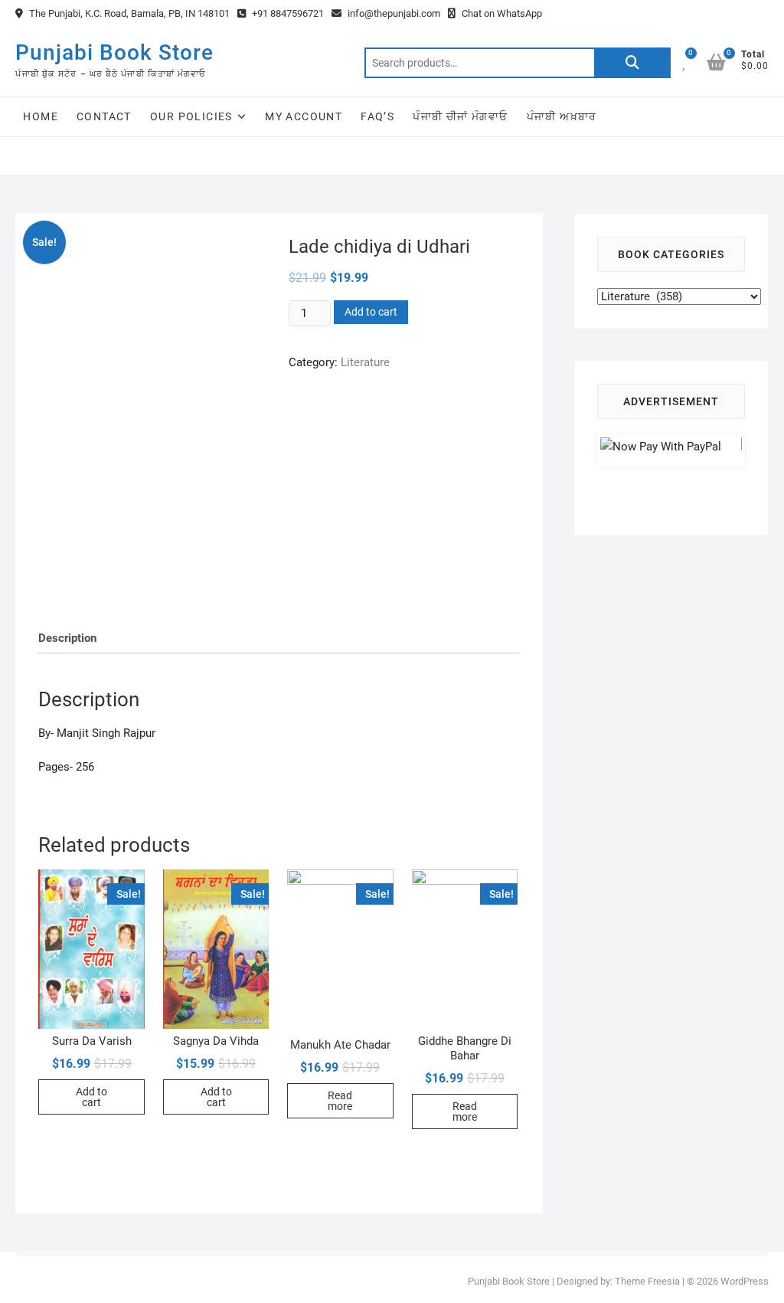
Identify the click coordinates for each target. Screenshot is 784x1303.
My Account (303, 116)
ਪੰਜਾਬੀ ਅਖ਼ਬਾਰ (562, 116)
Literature (365, 362)
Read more (340, 1100)
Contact (104, 116)
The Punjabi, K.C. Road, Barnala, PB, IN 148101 (128, 13)
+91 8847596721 (287, 13)
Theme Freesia (647, 1281)
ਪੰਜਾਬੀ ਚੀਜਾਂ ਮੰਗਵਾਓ (460, 116)
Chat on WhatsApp (500, 13)
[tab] (67, 638)
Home (40, 116)
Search (632, 62)
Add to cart (371, 312)
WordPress (744, 1281)
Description (67, 638)
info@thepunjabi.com (392, 13)
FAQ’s (377, 116)
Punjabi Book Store (114, 52)
